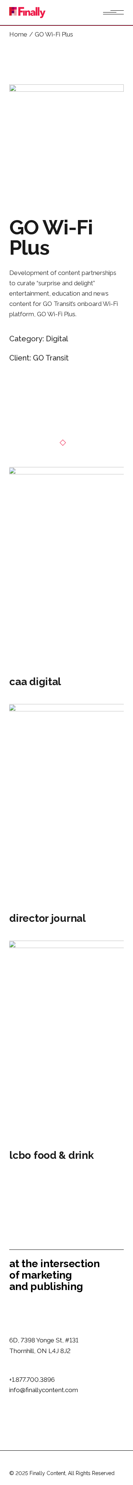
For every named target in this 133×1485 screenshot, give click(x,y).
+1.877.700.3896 (32, 1379)
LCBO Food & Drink (51, 1155)
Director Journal (47, 918)
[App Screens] (66, 141)
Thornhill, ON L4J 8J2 (40, 1351)
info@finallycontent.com (43, 1390)
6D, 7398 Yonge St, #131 (43, 1340)
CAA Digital (35, 682)
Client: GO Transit (39, 357)
